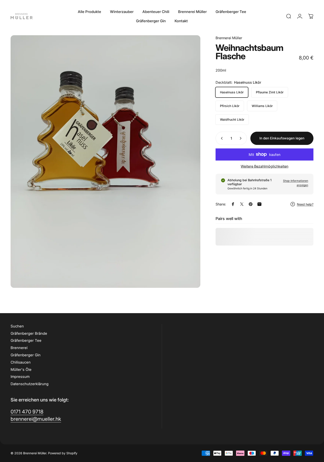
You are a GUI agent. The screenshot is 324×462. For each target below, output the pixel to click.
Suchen (17, 326)
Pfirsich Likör (229, 106)
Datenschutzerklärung (29, 384)
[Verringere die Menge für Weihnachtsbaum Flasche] (221, 138)
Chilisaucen (21, 362)
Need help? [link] (305, 204)
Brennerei (19, 348)
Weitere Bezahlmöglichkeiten (264, 166)
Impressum (20, 376)
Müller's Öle (21, 369)
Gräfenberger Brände (29, 333)
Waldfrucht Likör (232, 119)
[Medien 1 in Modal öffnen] (105, 161)
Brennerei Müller (229, 38)
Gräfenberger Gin (26, 355)
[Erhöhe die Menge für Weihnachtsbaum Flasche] (241, 138)
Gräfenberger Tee (26, 340)
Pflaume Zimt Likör (269, 92)
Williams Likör (262, 106)
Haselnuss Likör (232, 92)
